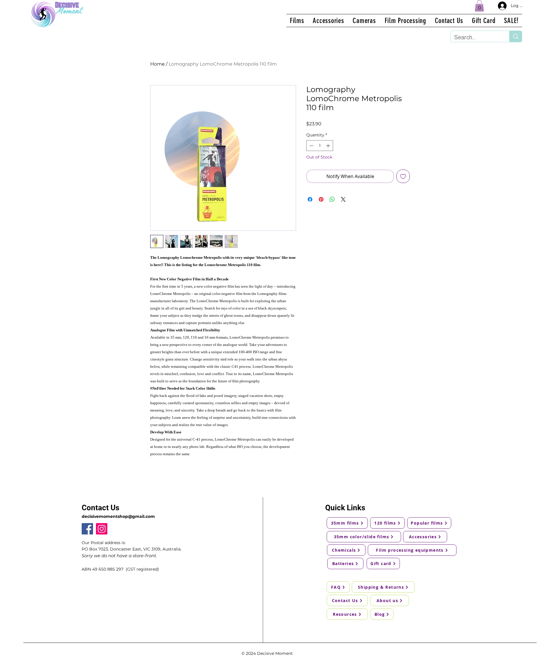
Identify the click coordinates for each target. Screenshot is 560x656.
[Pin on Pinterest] (321, 199)
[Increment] (328, 145)
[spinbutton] (319, 145)
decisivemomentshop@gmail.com (118, 516)
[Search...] (515, 36)
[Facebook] (87, 528)
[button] (479, 5)
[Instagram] (101, 528)
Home (157, 64)
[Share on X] (343, 199)
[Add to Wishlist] (403, 176)
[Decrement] (310, 145)
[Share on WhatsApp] (332, 199)
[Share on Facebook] (310, 199)
